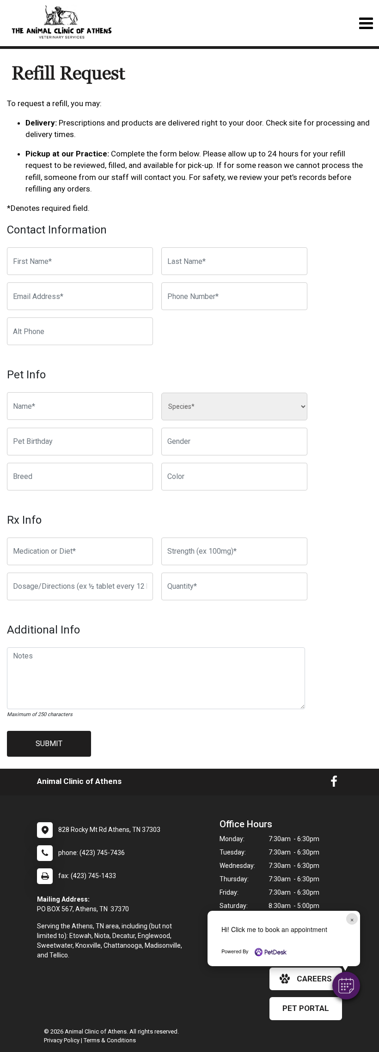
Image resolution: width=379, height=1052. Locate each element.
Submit (49, 743)
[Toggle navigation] (366, 23)
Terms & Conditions (110, 1040)
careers (314, 978)
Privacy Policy (61, 1040)
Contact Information (57, 229)
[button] (346, 985)
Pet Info (26, 374)
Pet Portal (305, 1008)
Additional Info (43, 629)
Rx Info (24, 520)
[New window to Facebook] (334, 783)
